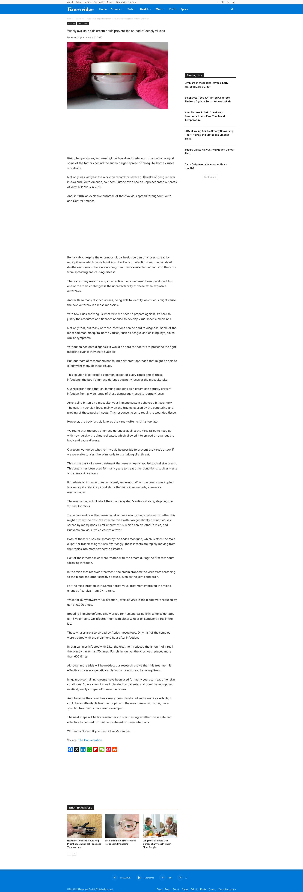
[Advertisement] (122, 132)
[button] (232, 9)
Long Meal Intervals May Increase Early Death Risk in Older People (157, 844)
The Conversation (90, 740)
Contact (212, 889)
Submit (87, 1)
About (70, 1)
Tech (130, 9)
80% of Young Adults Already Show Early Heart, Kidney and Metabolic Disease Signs (209, 134)
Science (115, 9)
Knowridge (76, 37)
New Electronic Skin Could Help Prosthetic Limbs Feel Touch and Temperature (84, 844)
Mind (159, 9)
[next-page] (74, 854)
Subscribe (99, 1)
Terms (176, 889)
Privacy (185, 889)
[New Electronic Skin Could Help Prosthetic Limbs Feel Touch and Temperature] (84, 826)
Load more (209, 177)
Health (144, 9)
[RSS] (228, 2)
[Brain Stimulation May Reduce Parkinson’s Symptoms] (122, 826)
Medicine (80, 18)
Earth (172, 9)
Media (110, 1)
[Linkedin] (223, 2)
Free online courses (126, 1)
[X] (233, 2)
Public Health (83, 23)
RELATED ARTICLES (80, 807)
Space (184, 9)
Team (78, 1)
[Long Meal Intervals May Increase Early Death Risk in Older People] (160, 826)
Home (103, 9)
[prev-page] (69, 854)
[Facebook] (217, 2)
